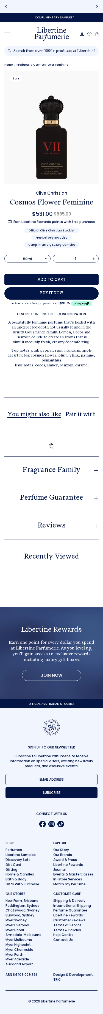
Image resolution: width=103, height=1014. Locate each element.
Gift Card (13, 864)
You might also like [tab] (34, 414)
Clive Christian (51, 193)
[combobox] (54, 51)
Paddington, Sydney (22, 905)
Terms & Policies (67, 930)
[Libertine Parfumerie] (51, 34)
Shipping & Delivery (69, 900)
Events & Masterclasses (73, 874)
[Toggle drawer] (7, 34)
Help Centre (63, 934)
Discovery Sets (17, 859)
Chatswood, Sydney (22, 910)
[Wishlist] (89, 34)
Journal (59, 869)
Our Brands (62, 854)
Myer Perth (14, 954)
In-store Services (67, 879)
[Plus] (93, 259)
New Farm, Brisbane (21, 900)
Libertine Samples (20, 854)
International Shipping (72, 905)
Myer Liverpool (17, 925)
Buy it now (51, 293)
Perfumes (13, 849)
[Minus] (57, 259)
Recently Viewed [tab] (51, 557)
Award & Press (65, 859)
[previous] (6, 6)
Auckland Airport (19, 964)
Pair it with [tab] (80, 414)
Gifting (11, 869)
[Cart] (97, 34)
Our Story (61, 849)
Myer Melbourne (18, 939)
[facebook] (42, 824)
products (22, 65)
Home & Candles (19, 874)
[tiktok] (60, 824)
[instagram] (51, 824)
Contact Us (63, 939)
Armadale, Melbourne (23, 934)
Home (8, 65)
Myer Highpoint (18, 944)
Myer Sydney (16, 920)
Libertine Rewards (68, 864)
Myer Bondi (14, 930)
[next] (97, 6)
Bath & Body (15, 879)
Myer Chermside (19, 949)
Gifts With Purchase (22, 884)
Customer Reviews (69, 920)
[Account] (82, 34)
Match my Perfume (69, 884)
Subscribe (51, 792)
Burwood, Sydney (19, 915)
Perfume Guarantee (70, 910)
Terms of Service (67, 925)
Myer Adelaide (17, 959)
